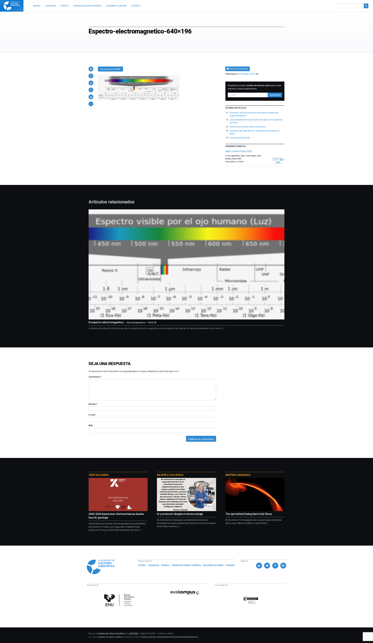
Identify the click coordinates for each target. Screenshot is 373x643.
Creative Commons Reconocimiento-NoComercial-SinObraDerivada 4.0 (169, 637)
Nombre (93, 404)
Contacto (230, 565)
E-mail (92, 415)
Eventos (165, 565)
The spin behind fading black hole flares (248, 513)
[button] (91, 69)
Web (91, 425)
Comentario (95, 377)
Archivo (142, 565)
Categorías (153, 565)
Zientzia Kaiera (99, 474)
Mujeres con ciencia (170, 474)
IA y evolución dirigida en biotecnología (180, 513)
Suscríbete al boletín (213, 565)
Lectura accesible (110, 69)
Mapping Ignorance (238, 474)
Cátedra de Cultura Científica (186, 565)
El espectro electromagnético (122, 322)
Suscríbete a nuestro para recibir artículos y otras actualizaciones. (254, 87)
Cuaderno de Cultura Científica (110, 637)
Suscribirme (274, 95)
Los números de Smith (239, 138)
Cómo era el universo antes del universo (247, 127)
